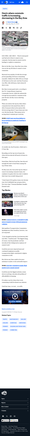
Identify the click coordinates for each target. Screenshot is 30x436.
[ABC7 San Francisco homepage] (6, 2)
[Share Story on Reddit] (10, 27)
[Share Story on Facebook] (2, 27)
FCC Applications (5, 431)
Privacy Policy (4, 426)
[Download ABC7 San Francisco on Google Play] (14, 420)
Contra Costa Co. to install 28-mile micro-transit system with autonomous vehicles (15, 222)
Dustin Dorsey (11, 22)
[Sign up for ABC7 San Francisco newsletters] (14, 416)
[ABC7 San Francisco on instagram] (10, 416)
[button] (2, 2)
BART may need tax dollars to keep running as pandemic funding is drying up (14, 120)
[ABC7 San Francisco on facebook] (3, 416)
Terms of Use (4, 429)
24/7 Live (12, 2)
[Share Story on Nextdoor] (13, 27)
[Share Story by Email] (17, 27)
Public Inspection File (22, 429)
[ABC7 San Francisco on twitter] (6, 416)
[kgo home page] (4, 393)
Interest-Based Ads (12, 429)
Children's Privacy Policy (6, 427)
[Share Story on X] (6, 27)
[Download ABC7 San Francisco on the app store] (5, 420)
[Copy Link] (21, 27)
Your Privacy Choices (13, 426)
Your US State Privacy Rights (19, 427)
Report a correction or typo (8, 309)
